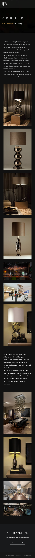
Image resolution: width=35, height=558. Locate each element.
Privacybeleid (26, 555)
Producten (10, 24)
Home (4, 24)
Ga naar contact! (17, 543)
